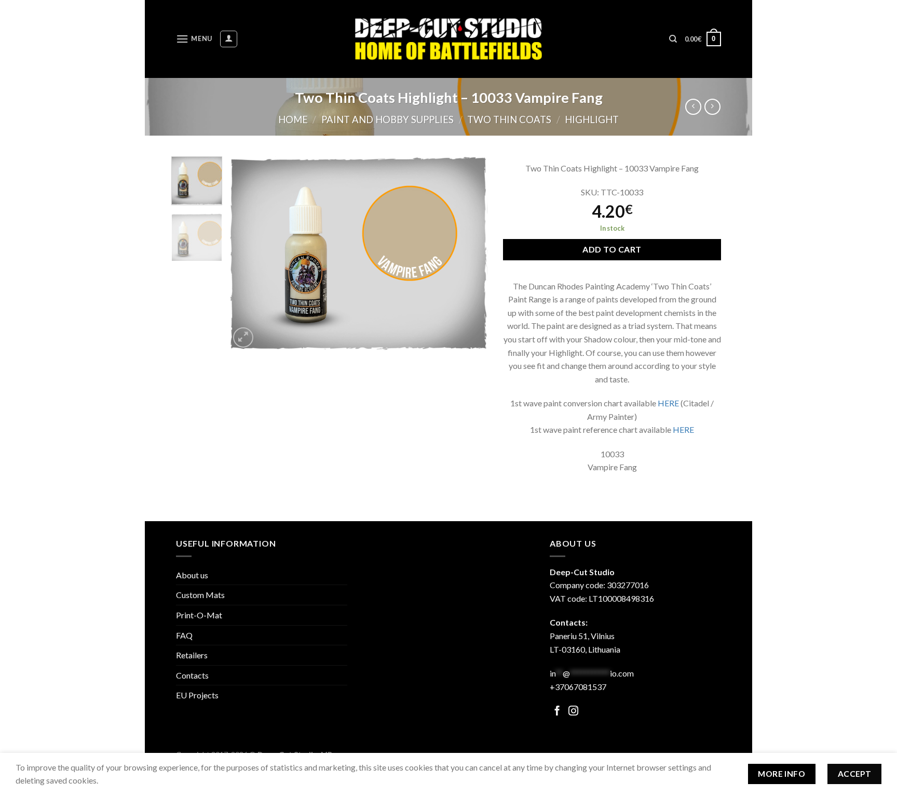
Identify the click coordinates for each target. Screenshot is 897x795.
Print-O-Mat (199, 615)
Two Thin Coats (509, 119)
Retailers (192, 655)
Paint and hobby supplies (387, 119)
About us (192, 575)
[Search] (673, 39)
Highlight (592, 119)
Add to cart (611, 249)
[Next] (469, 253)
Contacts (192, 675)
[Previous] (247, 253)
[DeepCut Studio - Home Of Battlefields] (449, 38)
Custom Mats (200, 595)
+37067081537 (578, 687)
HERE (668, 403)
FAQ (184, 635)
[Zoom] (243, 337)
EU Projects (197, 695)
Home (293, 119)
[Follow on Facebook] (557, 711)
